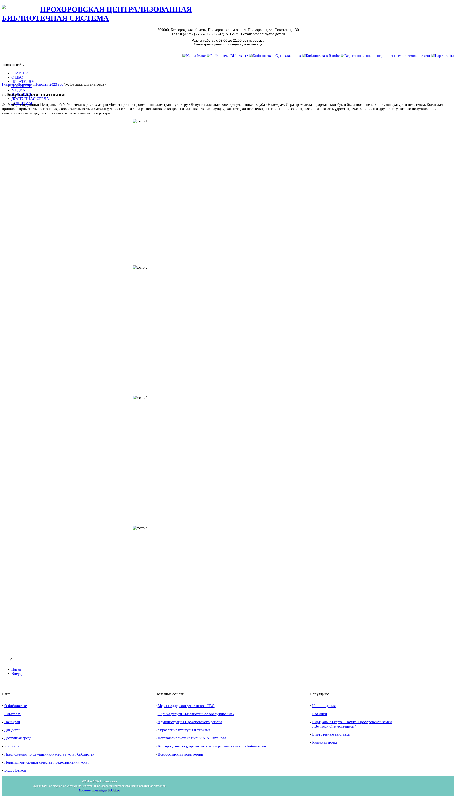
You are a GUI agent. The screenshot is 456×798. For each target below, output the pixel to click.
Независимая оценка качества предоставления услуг (46, 762)
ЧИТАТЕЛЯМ (23, 82)
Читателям (12, 714)
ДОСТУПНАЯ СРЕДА (30, 99)
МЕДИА (18, 90)
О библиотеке (15, 706)
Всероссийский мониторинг (181, 754)
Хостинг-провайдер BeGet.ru (99, 790)
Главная (8, 84)
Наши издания (324, 706)
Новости (25, 84)
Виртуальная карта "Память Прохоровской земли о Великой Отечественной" (351, 724)
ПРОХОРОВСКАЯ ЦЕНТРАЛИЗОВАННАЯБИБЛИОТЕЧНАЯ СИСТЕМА (97, 13)
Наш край (12, 722)
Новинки (319, 714)
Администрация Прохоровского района (190, 722)
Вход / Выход (15, 770)
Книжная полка (324, 742)
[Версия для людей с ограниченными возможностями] (385, 56)
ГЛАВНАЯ (20, 73)
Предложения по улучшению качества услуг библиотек (49, 754)
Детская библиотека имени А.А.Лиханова (192, 738)
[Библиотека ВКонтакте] (227, 56)
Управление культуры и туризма (184, 730)
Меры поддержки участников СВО (186, 706)
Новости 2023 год (48, 84)
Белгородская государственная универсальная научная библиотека (212, 746)
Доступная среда (17, 738)
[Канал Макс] (194, 56)
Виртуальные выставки (331, 734)
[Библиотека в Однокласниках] (275, 56)
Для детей (12, 730)
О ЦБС (17, 77)
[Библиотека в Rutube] (321, 56)
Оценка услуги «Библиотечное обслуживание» (196, 714)
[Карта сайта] (442, 56)
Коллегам (12, 746)
